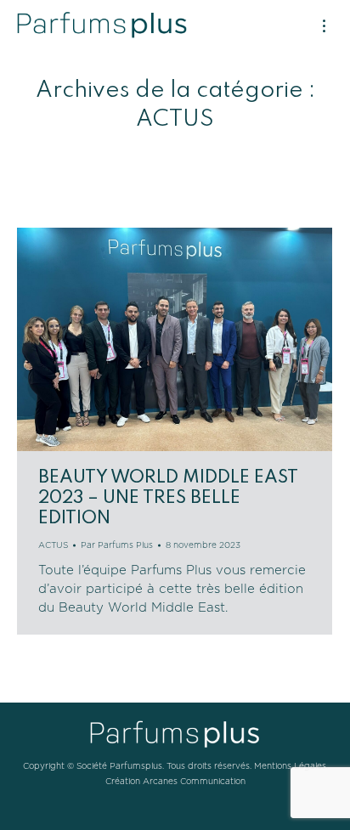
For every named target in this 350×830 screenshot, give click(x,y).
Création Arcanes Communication (175, 781)
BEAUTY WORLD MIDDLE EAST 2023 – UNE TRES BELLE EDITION (168, 498)
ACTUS (53, 545)
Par (117, 545)
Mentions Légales (290, 766)
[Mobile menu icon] (324, 25)
